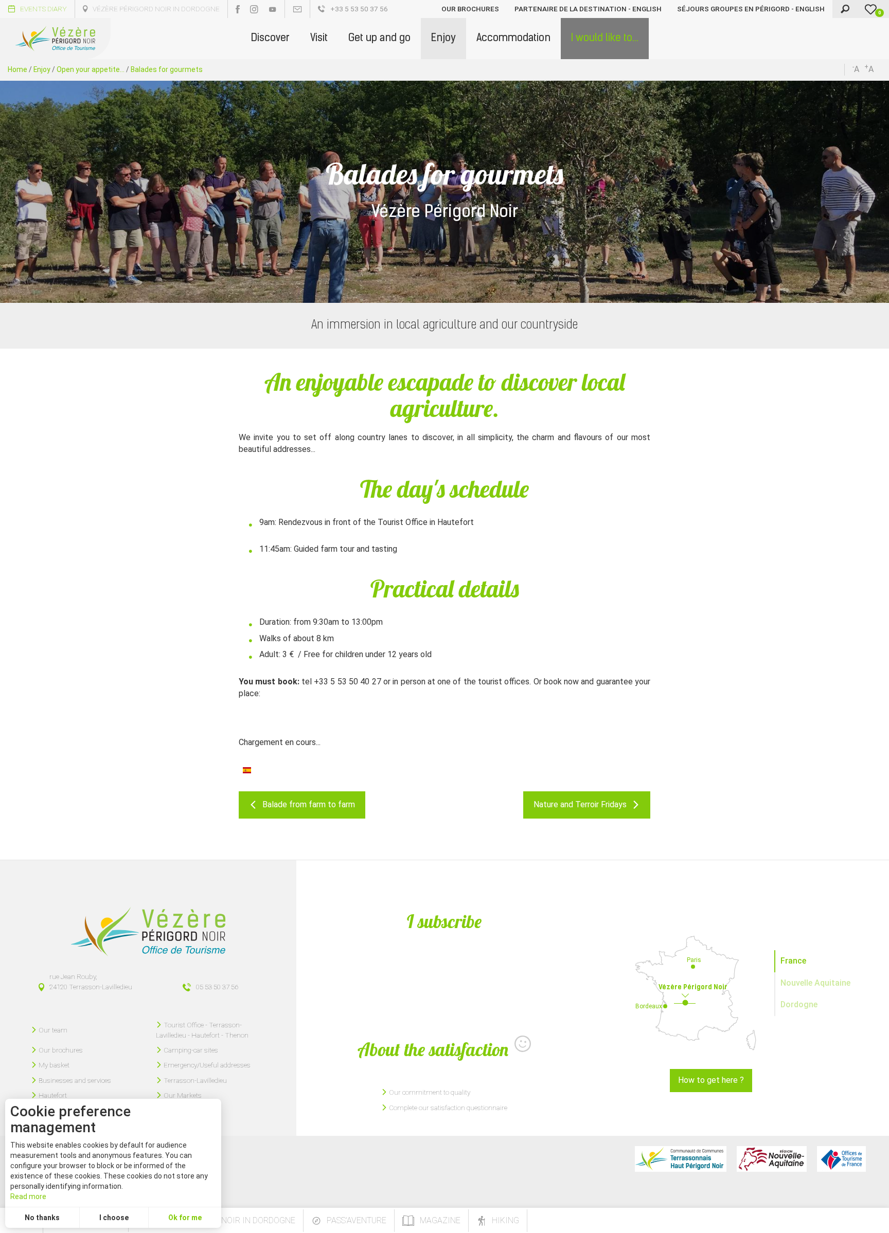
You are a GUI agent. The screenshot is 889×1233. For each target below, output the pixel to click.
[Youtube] (272, 9)
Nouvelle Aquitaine (815, 983)
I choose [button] (114, 1217)
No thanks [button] (42, 1217)
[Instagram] (254, 9)
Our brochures (470, 9)
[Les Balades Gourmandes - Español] (247, 769)
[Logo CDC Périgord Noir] (681, 1159)
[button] (270, 38)
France (793, 961)
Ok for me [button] (185, 1217)
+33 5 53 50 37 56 (359, 9)
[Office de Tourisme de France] (841, 1159)
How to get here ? (711, 1080)
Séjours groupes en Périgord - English (751, 9)
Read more (28, 1196)
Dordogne (798, 1004)
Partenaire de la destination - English (588, 9)
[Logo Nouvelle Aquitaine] (772, 1159)
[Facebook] (237, 9)
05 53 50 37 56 (217, 987)
